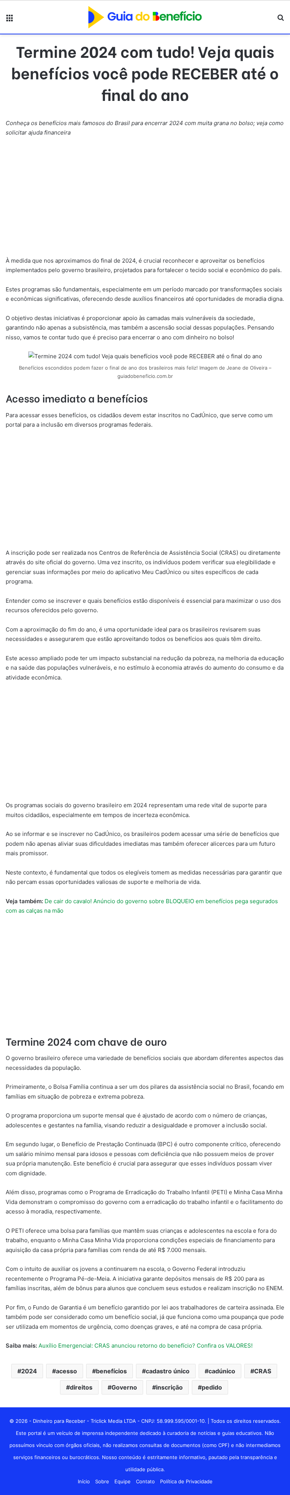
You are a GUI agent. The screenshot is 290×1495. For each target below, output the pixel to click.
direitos (81, 1387)
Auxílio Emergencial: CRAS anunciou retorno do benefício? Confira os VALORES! (146, 1345)
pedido (212, 1387)
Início (84, 1481)
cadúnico (221, 1371)
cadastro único (168, 1371)
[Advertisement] (145, 200)
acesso (66, 1371)
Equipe (122, 1481)
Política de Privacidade (186, 1481)
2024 (29, 1371)
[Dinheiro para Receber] (145, 17)
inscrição (169, 1387)
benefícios (111, 1371)
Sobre (102, 1481)
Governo (124, 1387)
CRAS (262, 1371)
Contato (145, 1481)
